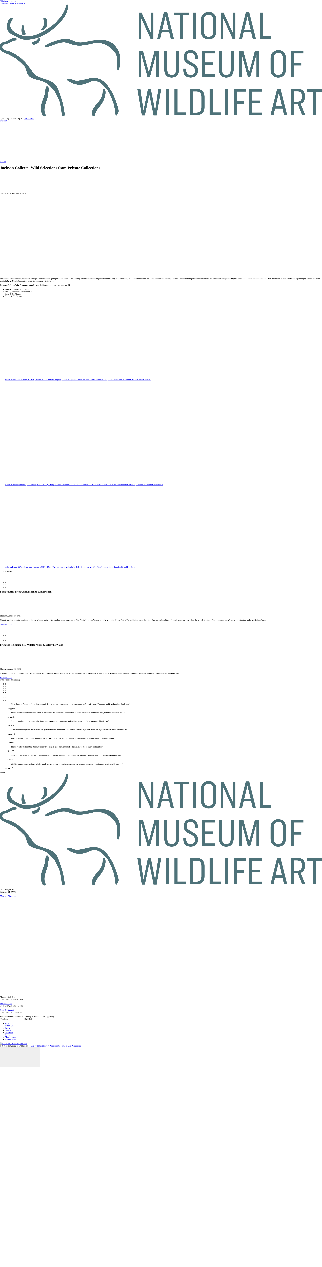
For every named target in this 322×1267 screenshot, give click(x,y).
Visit (7, 1023)
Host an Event (10, 1039)
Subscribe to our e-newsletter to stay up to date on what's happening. (27, 1017)
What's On (9, 1026)
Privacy (46, 1046)
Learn (7, 1028)
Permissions (76, 1046)
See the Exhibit (6, 624)
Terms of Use (65, 1046)
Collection (9, 1032)
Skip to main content (8, 1)
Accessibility (55, 1046)
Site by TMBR (37, 1046)
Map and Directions (8, 896)
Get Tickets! (29, 118)
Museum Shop (6, 1003)
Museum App (10, 1037)
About (7, 1035)
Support (8, 1030)
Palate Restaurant (7, 1010)
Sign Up (28, 1019)
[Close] (20, 1057)
